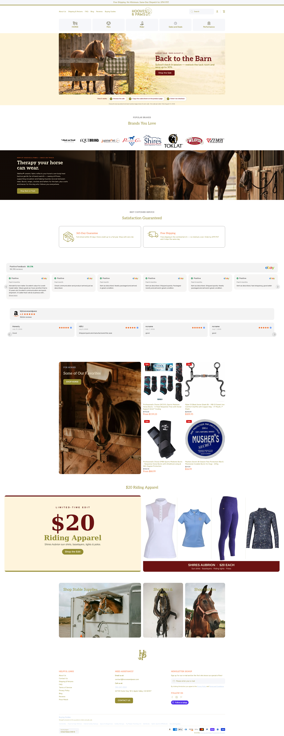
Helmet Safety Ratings (91, 724)
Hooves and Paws (206, 733)
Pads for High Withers (75, 724)
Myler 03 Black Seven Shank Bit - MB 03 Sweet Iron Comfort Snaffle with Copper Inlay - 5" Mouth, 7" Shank (205, 406)
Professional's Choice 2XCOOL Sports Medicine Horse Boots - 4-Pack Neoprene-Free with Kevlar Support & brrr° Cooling (162, 406)
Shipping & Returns (66, 681)
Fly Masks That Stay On (133, 724)
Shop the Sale (165, 73)
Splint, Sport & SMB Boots (159, 724)
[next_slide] (274, 334)
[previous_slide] (10, 334)
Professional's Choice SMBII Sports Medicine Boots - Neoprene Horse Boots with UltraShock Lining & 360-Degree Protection (162, 464)
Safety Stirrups (119, 724)
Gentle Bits (62, 724)
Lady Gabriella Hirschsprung (226, 326)
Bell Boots (146, 724)
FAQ (60, 684)
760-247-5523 (121, 687)
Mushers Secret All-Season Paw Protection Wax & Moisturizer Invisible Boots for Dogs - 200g (204, 463)
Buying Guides (65, 717)
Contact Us (63, 678)
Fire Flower (152, 326)
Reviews (62, 696)
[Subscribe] (222, 681)
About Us (62, 675)
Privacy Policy (64, 690)
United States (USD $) (68, 732)
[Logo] (142, 12)
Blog (60, 693)
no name (18, 326)
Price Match (63, 699)
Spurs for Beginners (106, 724)
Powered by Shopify (218, 733)
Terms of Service (65, 687)
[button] (224, 11)
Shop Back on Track (27, 191)
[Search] (191, 11)
